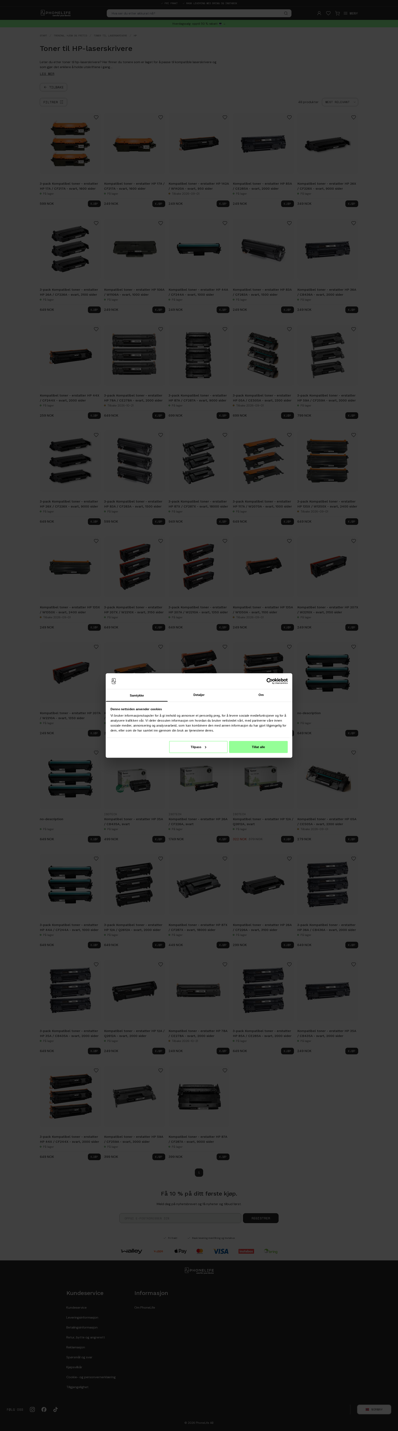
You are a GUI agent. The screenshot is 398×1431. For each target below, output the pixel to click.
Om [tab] (261, 695)
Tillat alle (258, 747)
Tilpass (196, 747)
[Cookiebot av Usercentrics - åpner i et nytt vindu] (269, 681)
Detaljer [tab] (199, 695)
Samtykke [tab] (137, 695)
